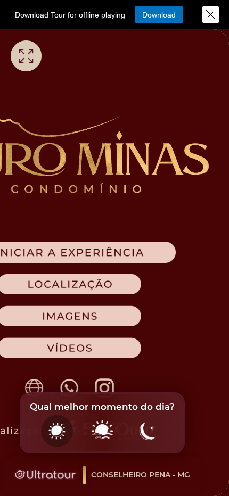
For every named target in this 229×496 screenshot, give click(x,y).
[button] (159, 14)
